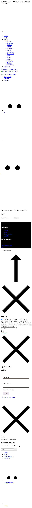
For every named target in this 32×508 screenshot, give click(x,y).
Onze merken (8, 234)
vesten (9, 59)
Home (6, 36)
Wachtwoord (6, 383)
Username (6, 377)
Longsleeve (10, 48)
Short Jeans (10, 52)
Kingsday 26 (7, 77)
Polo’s (9, 47)
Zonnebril (7, 66)
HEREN (6, 236)
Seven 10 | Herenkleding (8, 74)
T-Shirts (9, 45)
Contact (6, 80)
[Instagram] (2, 247)
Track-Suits (10, 61)
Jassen (9, 56)
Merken (6, 79)
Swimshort (10, 54)
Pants (9, 57)
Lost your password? (8, 397)
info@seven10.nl (7, 245)
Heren (6, 39)
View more (4, 333)
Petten (9, 63)
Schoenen (10, 65)
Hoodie (9, 41)
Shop (5, 38)
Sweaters (10, 43)
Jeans (9, 50)
